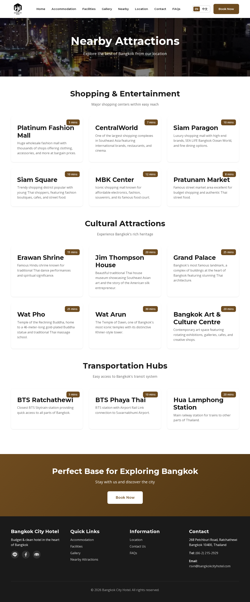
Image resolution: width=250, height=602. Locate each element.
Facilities (89, 9)
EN (196, 9)
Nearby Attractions (84, 559)
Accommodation (64, 9)
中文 (205, 9)
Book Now (226, 9)
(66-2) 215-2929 (207, 553)
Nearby (123, 9)
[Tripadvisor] (37, 554)
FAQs (176, 9)
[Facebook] (26, 554)
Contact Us (138, 546)
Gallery (107, 9)
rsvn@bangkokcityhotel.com (209, 566)
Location (141, 9)
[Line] (15, 554)
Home (41, 9)
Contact (160, 9)
